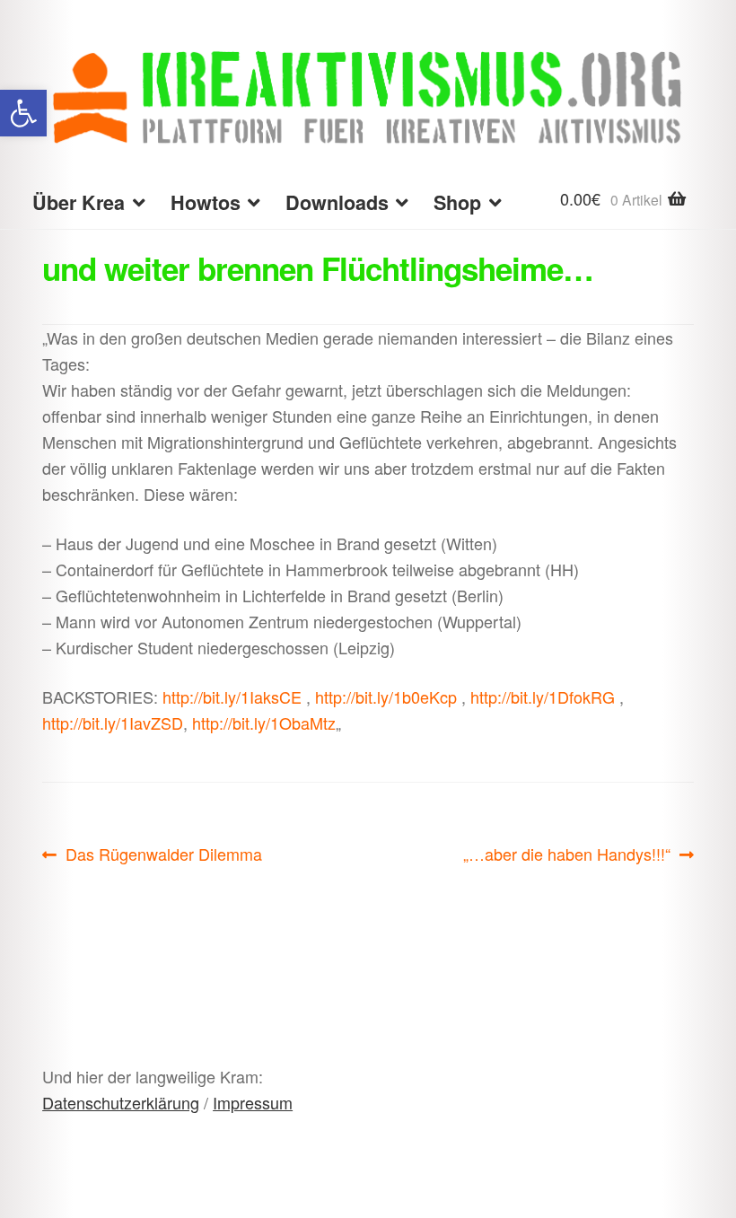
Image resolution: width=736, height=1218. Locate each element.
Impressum (253, 1102)
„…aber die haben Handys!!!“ (566, 854)
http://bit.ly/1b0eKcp (386, 696)
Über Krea (78, 202)
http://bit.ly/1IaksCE (232, 696)
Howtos (206, 202)
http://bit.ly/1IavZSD (112, 722)
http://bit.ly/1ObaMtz (264, 722)
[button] (23, 113)
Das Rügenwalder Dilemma (163, 854)
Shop (457, 202)
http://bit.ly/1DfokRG (542, 696)
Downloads (337, 202)
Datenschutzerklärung (120, 1102)
